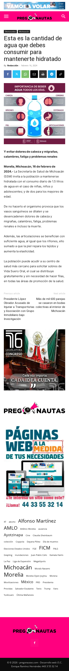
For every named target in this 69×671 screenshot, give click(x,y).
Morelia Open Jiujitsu (36, 576)
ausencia (42, 529)
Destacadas (10, 31)
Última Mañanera (25, 595)
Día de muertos (50, 541)
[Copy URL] (60, 74)
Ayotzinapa (13, 535)
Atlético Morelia (28, 529)
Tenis (38, 588)
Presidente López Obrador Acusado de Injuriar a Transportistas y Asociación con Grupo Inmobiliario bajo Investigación (19, 309)
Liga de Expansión (22, 561)
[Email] (34, 74)
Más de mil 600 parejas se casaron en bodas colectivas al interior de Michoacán (50, 305)
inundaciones (21, 555)
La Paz (7, 561)
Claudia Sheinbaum (42, 535)
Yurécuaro (9, 595)
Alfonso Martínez (37, 521)
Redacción (12, 65)
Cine (28, 535)
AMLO (10, 528)
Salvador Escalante (24, 588)
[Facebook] (8, 74)
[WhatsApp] (25, 74)
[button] (6, 16)
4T (5, 521)
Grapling (8, 555)
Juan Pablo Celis (39, 555)
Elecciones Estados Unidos (17, 548)
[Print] (43, 74)
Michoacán (24, 31)
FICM (44, 548)
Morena (53, 576)
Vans (55, 588)
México (27, 582)
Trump (47, 588)
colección (8, 541)
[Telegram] (52, 74)
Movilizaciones (11, 582)
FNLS (55, 548)
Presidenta (48, 582)
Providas (8, 588)
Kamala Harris (56, 555)
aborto (12, 521)
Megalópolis (40, 561)
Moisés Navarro (42, 568)
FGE (34, 548)
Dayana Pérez (33, 541)
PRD (38, 582)
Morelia (13, 575)
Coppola (20, 541)
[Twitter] (16, 74)
